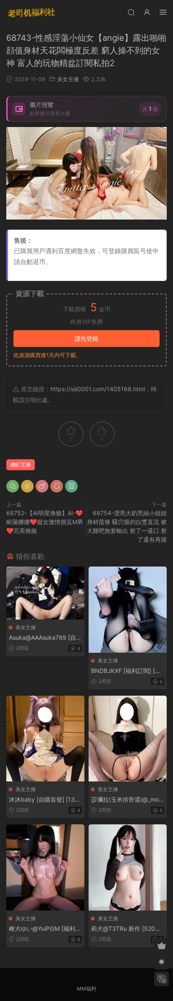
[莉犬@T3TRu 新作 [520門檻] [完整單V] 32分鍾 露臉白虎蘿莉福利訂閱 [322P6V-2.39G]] (128, 867)
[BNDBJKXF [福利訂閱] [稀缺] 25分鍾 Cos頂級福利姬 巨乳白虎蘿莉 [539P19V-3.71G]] (128, 609)
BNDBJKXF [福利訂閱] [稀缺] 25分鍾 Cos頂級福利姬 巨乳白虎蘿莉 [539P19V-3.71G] (127, 671)
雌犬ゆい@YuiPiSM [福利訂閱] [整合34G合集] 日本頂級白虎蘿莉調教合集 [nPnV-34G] (45, 929)
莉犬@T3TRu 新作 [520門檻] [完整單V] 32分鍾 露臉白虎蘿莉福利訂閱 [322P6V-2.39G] (127, 929)
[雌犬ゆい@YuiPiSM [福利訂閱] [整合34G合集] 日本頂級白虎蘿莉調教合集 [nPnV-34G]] (45, 867)
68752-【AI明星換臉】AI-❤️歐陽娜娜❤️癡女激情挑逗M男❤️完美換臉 (44, 521)
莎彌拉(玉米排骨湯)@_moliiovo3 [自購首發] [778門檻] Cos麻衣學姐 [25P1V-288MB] (127, 800)
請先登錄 (86, 338)
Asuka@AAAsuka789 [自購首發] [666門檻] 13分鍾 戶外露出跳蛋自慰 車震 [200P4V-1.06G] (45, 638)
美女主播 (68, 79)
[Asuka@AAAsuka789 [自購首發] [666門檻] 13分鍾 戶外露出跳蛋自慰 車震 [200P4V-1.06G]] (45, 593)
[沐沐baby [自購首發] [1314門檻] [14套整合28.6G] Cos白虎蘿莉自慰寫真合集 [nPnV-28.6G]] (45, 738)
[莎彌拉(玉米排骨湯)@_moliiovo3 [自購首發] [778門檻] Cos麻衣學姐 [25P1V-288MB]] (128, 738)
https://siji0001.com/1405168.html (97, 388)
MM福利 (86, 988)
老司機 (31, 12)
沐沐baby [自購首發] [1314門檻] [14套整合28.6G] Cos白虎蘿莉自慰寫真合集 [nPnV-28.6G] (45, 800)
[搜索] (131, 12)
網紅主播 (20, 464)
